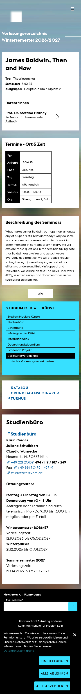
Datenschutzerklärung (19, 650)
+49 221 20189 (22, 462)
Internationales (18, 339)
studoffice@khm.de (27, 473)
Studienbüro (16, 322)
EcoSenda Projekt (20, 350)
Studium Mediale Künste (24, 316)
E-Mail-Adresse (13, 600)
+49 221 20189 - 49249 (35, 468)
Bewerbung (15, 327)
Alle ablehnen (54, 673)
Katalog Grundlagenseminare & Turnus (35, 393)
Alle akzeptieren (52, 686)
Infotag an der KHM (21, 333)
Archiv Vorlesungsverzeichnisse (32, 361)
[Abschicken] (72, 606)
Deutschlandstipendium (24, 344)
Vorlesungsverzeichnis (23, 355)
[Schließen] (74, 634)
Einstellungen (54, 661)
